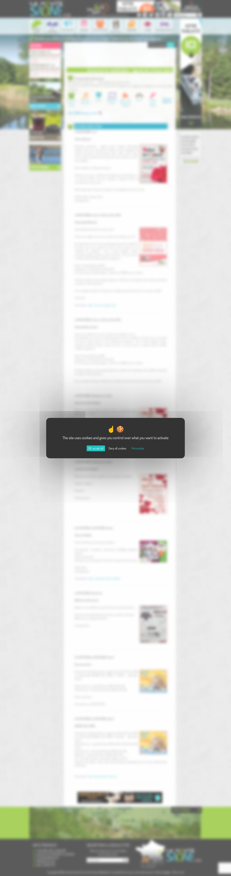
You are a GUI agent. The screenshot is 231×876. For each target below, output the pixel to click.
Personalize (138, 448)
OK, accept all (95, 448)
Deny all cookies (117, 448)
